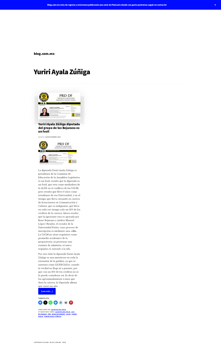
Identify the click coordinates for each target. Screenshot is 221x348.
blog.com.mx (44, 53)
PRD (49, 314)
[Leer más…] (48, 292)
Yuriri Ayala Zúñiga (52, 316)
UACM (68, 314)
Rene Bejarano (58, 314)
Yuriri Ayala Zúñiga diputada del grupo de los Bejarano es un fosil (59, 127)
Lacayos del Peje (58, 309)
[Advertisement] (110, 29)
